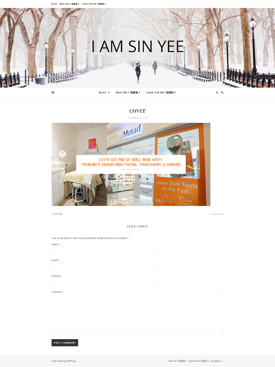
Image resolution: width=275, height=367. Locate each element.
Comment (57, 291)
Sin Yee (58, 213)
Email (55, 260)
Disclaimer (216, 361)
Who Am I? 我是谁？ (70, 4)
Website (56, 275)
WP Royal (71, 361)
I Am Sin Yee (137, 46)
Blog (54, 4)
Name (56, 244)
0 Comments (216, 214)
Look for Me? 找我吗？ (94, 4)
